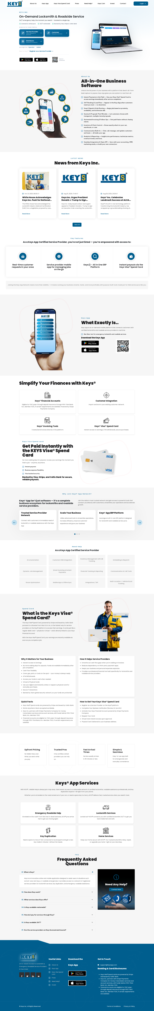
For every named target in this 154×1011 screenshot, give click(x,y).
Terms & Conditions (114, 1006)
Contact (123, 3)
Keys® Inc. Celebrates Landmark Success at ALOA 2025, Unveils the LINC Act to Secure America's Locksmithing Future (115, 198)
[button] (75, 534)
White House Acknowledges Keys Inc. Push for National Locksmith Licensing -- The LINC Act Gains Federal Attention (36, 198)
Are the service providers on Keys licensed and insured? (44, 930)
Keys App (45, 3)
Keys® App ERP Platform (111, 513)
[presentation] (14, 522)
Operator (31, 47)
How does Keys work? (31, 892)
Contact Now (116, 889)
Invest (112, 3)
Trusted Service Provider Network (34, 514)
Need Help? (88, 3)
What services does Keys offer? (35, 900)
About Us (33, 3)
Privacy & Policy (129, 1006)
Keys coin (101, 3)
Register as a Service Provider (41, 51)
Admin (39, 47)
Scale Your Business (70, 513)
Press (77, 3)
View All (77, 225)
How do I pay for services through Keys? (38, 915)
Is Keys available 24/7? (31, 922)
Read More (26, 214)
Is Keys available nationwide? (34, 907)
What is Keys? (28, 872)
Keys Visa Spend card (62, 3)
